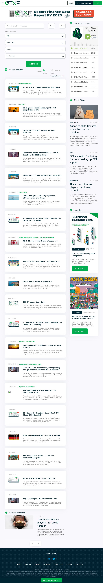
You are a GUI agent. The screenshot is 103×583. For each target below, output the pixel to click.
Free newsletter (51, 580)
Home (19, 564)
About (28, 564)
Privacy (79, 564)
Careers (59, 564)
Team (37, 564)
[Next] (38, 543)
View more (80, 268)
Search (34, 64)
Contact (47, 564)
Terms (69, 564)
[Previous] (32, 543)
